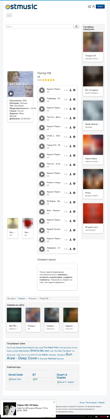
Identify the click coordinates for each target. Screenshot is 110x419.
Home (9, 351)
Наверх (101, 402)
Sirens (34, 350)
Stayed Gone (21, 347)
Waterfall (52, 358)
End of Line (36, 354)
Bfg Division (24, 350)
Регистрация (91, 402)
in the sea (62, 347)
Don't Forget (11, 347)
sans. (45, 354)
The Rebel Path (51, 347)
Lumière (15, 351)
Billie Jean (45, 350)
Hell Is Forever (72, 347)
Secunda (60, 358)
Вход (82, 402)
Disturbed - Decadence (57, 355)
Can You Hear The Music (60, 350)
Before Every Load (35, 347)
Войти (100, 6)
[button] (74, 90)
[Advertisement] (20, 169)
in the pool (42, 358)
